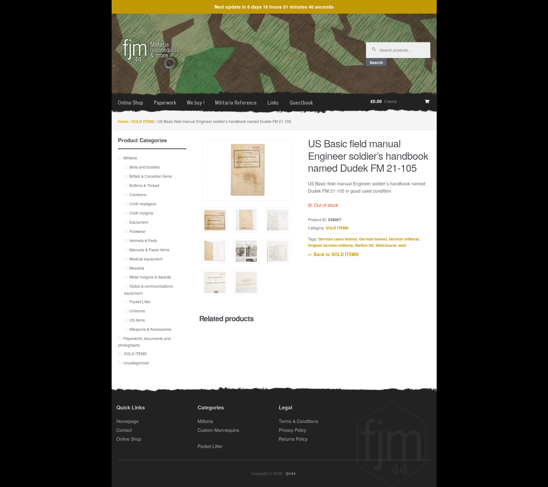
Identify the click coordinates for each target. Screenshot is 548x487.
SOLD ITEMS (143, 121)
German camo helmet (337, 239)
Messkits (136, 268)
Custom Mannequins (218, 430)
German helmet (373, 239)
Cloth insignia (141, 212)
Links (273, 102)
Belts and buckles (144, 167)
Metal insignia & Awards (150, 276)
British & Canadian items (150, 176)
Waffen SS (364, 245)
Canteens (137, 194)
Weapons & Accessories (150, 329)
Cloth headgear (142, 203)
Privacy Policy (292, 430)
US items (137, 320)
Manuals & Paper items (149, 249)
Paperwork (165, 102)
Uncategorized (136, 362)
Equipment (138, 222)
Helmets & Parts (143, 240)
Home (123, 121)
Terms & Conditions (298, 421)
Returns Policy (293, 439)
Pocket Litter (140, 301)
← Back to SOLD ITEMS (333, 254)
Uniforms (137, 310)
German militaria (404, 239)
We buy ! (195, 102)
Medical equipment (145, 258)
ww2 (402, 245)
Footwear (137, 231)
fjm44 (291, 473)
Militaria (130, 157)
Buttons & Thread (144, 185)
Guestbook (301, 102)
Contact (124, 430)
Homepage (127, 421)
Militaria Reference (236, 102)
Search (376, 62)
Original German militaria (330, 245)
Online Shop (130, 102)
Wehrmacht (385, 245)
